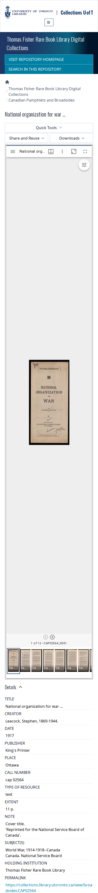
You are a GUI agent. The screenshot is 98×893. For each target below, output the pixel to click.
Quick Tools (46, 127)
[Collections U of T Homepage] (7, 82)
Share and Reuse (24, 138)
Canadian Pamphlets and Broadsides (42, 100)
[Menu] (49, 22)
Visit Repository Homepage (36, 59)
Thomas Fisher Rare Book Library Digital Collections (45, 91)
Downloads (69, 138)
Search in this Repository (35, 69)
